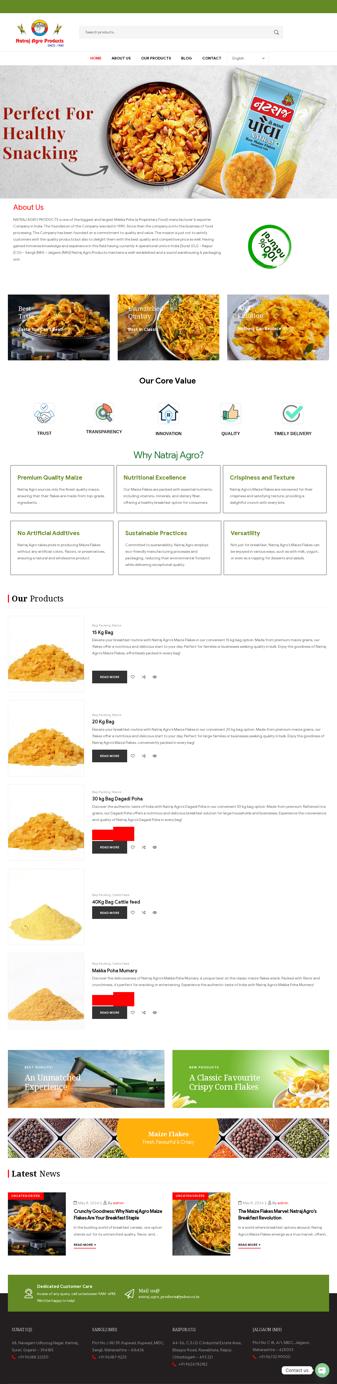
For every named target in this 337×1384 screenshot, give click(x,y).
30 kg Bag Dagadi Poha (117, 799)
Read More (85, 1244)
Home (95, 58)
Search (275, 32)
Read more (109, 677)
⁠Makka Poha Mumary (114, 971)
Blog (186, 58)
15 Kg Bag (102, 632)
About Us (121, 58)
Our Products (156, 58)
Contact (211, 58)
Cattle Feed (120, 895)
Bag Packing (101, 625)
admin (118, 1203)
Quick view (154, 677)
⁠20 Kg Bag (103, 722)
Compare (143, 677)
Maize (116, 625)
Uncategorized (25, 1196)
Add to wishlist (132, 677)
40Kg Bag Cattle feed (116, 902)
